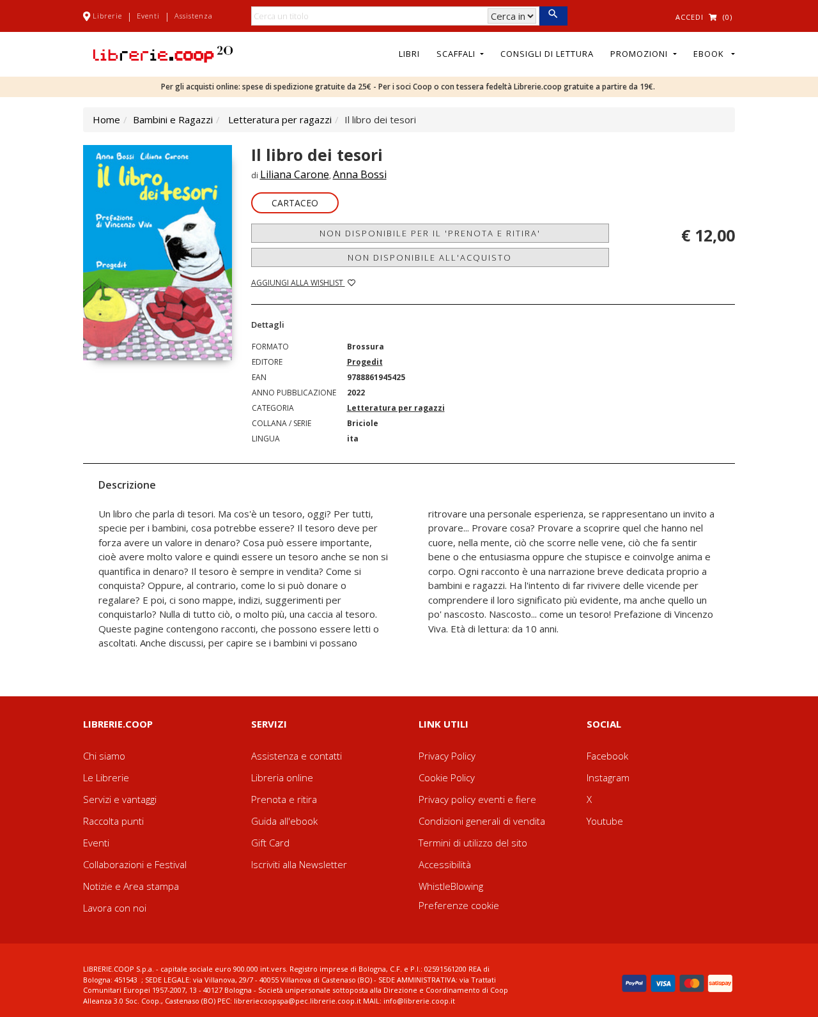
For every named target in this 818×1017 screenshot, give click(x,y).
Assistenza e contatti (296, 755)
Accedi (689, 17)
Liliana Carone (294, 174)
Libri (409, 53)
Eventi (148, 15)
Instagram (608, 777)
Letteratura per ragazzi (280, 119)
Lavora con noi (114, 907)
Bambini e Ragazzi (173, 119)
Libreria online (282, 777)
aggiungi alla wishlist (298, 282)
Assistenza (193, 15)
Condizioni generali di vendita (482, 820)
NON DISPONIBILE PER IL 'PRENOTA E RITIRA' (430, 233)
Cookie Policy (447, 777)
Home (106, 119)
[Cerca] (553, 16)
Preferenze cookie (459, 905)
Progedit (365, 361)
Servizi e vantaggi (120, 799)
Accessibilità (445, 864)
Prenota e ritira (284, 799)
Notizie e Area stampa (131, 886)
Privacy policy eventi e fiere (477, 799)
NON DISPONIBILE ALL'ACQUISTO (430, 257)
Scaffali (457, 53)
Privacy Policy (447, 755)
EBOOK (711, 53)
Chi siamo (104, 755)
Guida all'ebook (284, 820)
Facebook (607, 755)
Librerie (107, 15)
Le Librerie (106, 777)
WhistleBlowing (451, 886)
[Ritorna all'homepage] (163, 53)
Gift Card (270, 842)
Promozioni (640, 53)
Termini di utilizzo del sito (473, 842)
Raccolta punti (113, 820)
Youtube (605, 820)
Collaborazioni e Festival (135, 864)
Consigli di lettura (547, 53)
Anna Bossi (360, 174)
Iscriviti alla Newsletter (299, 864)
